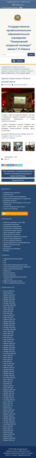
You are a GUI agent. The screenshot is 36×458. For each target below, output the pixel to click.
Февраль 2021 (7, 414)
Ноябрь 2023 (7, 349)
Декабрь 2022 (7, 371)
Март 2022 (6, 387)
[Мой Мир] (8, 165)
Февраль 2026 (7, 295)
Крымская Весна (18, 180)
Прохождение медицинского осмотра (15, 236)
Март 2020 (6, 436)
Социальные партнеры (10, 208)
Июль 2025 (6, 309)
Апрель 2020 (7, 434)
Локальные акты (8, 194)
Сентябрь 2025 (8, 305)
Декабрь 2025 (7, 299)
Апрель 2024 (7, 339)
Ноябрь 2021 (7, 396)
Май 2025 (6, 313)
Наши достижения (9, 273)
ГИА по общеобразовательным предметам (17, 267)
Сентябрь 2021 (8, 400)
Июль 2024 (6, 333)
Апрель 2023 (7, 363)
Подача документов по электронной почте (16, 242)
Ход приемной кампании (11, 224)
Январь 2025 (7, 321)
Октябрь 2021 (7, 398)
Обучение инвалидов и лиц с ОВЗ (14, 222)
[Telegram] (21, 165)
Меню (20, 61)
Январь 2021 (7, 416)
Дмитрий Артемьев (20, 84)
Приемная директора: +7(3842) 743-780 (19, 2)
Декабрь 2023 (7, 347)
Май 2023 (6, 361)
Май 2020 (6, 432)
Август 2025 (7, 307)
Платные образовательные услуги (14, 206)
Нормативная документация (12, 226)
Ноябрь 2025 (7, 301)
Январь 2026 (7, 297)
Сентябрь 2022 (8, 377)
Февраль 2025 (7, 319)
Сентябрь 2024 (8, 329)
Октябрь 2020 (7, 422)
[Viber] (13, 165)
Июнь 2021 (6, 406)
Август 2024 (7, 331)
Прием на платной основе (11, 244)
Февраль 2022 (7, 390)
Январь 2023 (7, 369)
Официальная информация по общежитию (17, 198)
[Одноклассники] (5, 165)
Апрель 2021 (7, 410)
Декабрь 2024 (7, 323)
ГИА (4, 263)
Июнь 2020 (6, 430)
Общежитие (7, 246)
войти (20, 7)
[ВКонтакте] (2, 165)
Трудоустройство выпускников (12, 258)
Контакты (6, 250)
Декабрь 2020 (7, 418)
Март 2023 (6, 365)
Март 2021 (6, 412)
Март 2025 (6, 317)
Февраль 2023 (7, 367)
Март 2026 (6, 293)
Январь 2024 (7, 345)
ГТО (4, 260)
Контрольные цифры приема (12, 230)
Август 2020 (7, 426)
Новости (30, 71)
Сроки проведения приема (11, 232)
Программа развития (10, 200)
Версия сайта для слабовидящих (16, 213)
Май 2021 (6, 408)
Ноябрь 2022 (7, 373)
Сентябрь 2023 (8, 353)
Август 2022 (7, 379)
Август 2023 (7, 355)
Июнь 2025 (6, 311)
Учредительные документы (11, 192)
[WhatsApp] (16, 165)
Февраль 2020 (7, 438)
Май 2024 (6, 337)
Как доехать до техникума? (12, 248)
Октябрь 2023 (7, 351)
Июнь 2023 (6, 359)
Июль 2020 (6, 428)
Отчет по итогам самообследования (14, 196)
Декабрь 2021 (7, 394)
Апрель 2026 (7, 291)
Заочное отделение (9, 275)
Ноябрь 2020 (7, 420)
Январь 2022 (7, 392)
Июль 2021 (6, 404)
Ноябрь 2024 (7, 325)
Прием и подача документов (12, 238)
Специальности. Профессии (12, 228)
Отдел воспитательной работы (13, 269)
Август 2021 (7, 402)
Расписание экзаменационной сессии (15, 265)
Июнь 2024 (6, 335)
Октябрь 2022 (7, 375)
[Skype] (19, 165)
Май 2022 (6, 383)
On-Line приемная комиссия (12, 240)
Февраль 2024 (7, 343)
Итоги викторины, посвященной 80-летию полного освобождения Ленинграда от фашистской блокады (18, 173)
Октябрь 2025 (7, 303)
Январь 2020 (7, 440)
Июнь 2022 (6, 381)
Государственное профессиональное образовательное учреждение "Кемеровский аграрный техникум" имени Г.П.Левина (18, 38)
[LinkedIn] (11, 165)
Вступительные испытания (11, 234)
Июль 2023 (6, 357)
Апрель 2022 (7, 385)
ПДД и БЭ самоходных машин (12, 281)
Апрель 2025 (7, 315)
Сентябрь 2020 (8, 424)
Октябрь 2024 (7, 327)
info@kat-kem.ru (19, 5)
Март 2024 (6, 341)
